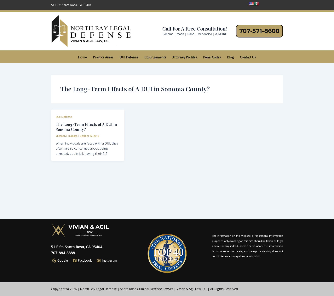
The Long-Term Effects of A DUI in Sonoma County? (86, 127)
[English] (251, 4)
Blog (230, 57)
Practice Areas (103, 57)
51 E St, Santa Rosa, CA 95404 (76, 246)
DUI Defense (129, 57)
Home (82, 57)
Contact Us (248, 57)
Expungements (155, 57)
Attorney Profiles (184, 57)
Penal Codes (212, 57)
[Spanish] (256, 4)
